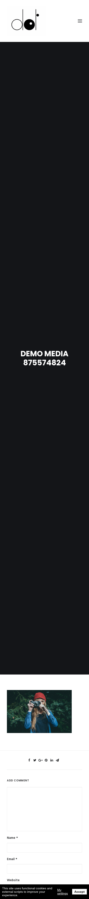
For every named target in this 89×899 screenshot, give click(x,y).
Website (13, 880)
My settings (62, 891)
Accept (79, 891)
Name (12, 838)
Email (12, 859)
